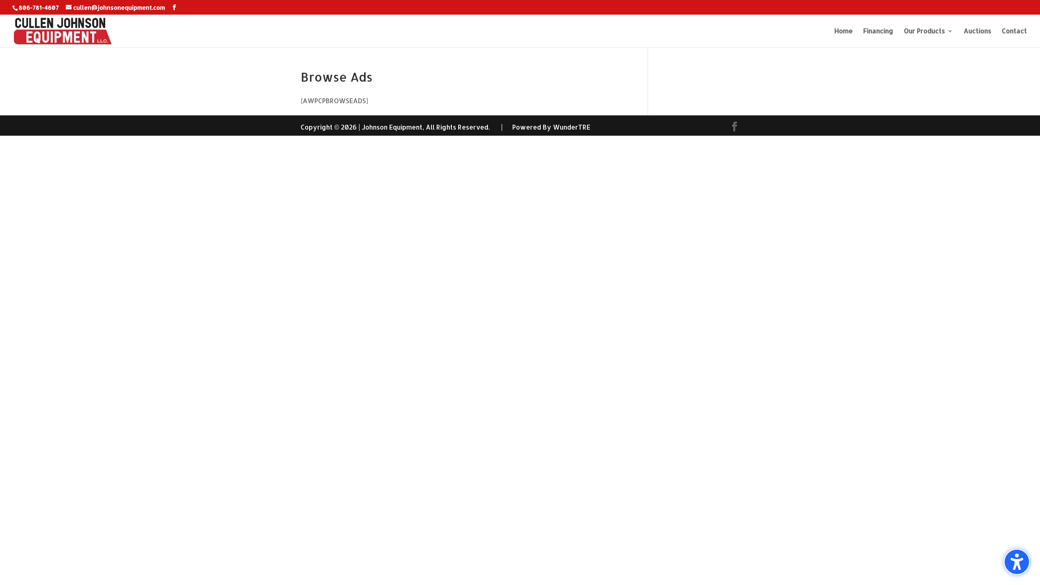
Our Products (924, 31)
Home (843, 31)
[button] (1017, 562)
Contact (1014, 31)
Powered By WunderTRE (551, 127)
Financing (878, 31)
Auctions (977, 31)
